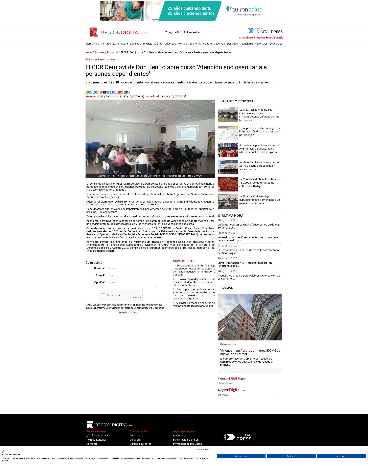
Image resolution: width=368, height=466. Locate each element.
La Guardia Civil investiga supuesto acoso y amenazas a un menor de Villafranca (259, 200)
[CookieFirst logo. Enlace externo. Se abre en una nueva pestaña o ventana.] (3, 451)
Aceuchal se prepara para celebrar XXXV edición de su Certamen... (249, 277)
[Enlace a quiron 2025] (184, 11)
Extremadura (120, 43)
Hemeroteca (193, 32)
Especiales (276, 43)
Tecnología (246, 43)
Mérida (158, 43)
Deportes (232, 43)
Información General (185, 439)
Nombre (99, 268)
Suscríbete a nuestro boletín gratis (261, 37)
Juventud (219, 43)
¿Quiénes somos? (97, 435)
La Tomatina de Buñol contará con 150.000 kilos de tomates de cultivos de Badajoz (260, 183)
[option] (184, 11)
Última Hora (92, 43)
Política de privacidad (204, 449)
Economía (195, 43)
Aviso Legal (180, 435)
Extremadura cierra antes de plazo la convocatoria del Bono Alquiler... (248, 251)
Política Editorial (96, 439)
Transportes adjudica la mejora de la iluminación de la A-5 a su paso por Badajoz (260, 131)
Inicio (89, 52)
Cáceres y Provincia (176, 43)
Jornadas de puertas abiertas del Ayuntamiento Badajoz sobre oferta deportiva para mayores (259, 149)
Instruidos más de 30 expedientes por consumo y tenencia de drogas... (248, 239)
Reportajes (261, 43)
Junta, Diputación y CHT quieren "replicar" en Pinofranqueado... (245, 264)
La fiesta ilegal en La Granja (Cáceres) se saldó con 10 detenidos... (249, 226)
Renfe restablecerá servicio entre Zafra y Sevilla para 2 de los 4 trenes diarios (259, 165)
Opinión (99, 282)
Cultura (207, 43)
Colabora (135, 439)
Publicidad (136, 435)
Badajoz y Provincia (141, 43)
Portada (106, 43)
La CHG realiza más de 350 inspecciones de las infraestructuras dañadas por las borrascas (259, 115)
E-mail (100, 275)
